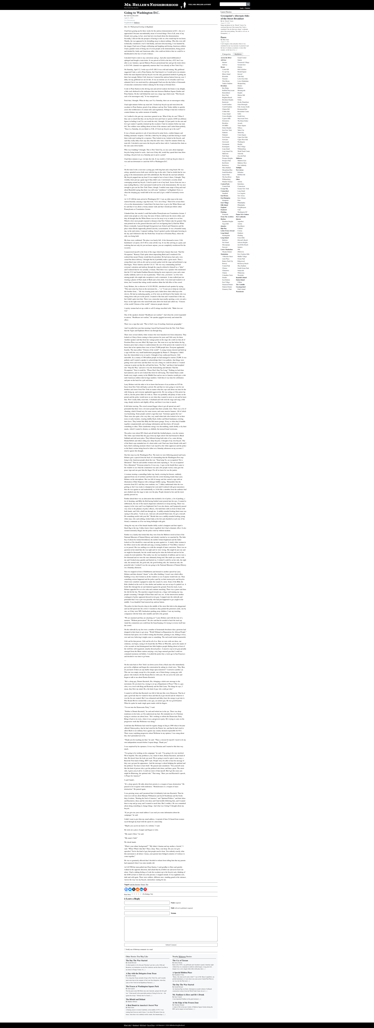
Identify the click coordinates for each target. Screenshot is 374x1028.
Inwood (240, 74)
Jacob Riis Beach (243, 245)
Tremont (224, 79)
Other (238, 179)
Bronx (223, 67)
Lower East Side (243, 79)
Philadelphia (241, 203)
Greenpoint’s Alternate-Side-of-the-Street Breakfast (235, 17)
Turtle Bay (241, 132)
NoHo (239, 97)
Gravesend (225, 142)
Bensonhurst (226, 93)
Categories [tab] (226, 54)
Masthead (136, 1025)
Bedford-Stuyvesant (228, 90)
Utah (239, 210)
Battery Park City (227, 261)
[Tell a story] (203, 4)
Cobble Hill (225, 111)
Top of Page (151, 1025)
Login (241, 8)
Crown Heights (227, 116)
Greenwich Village (243, 62)
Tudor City (241, 130)
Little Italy (241, 76)
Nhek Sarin (131, 1007)
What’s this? (127, 1025)
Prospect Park (226, 160)
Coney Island (226, 114)
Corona (240, 231)
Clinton (224, 273)
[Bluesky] (130, 889)
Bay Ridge (225, 88)
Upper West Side (243, 139)
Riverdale (225, 76)
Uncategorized (241, 287)
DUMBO (225, 125)
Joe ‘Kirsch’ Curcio (228, 21)
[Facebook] (126, 889)
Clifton (240, 282)
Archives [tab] (238, 54)
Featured (224, 210)
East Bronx (224, 195)
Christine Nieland (179, 1005)
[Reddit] (137, 889)
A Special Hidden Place (182, 972)
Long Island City (227, 151)
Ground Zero (242, 65)
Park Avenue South (243, 107)
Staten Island (240, 280)
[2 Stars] (134, 894)
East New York (227, 130)
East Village (225, 202)
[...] (204, 969)
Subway (224, 65)
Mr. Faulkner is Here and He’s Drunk (188, 994)
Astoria (240, 182)
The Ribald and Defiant (135, 999)
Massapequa (226, 245)
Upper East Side (243, 137)
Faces (223, 37)
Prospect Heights (227, 158)
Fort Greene (226, 137)
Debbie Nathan (132, 976)
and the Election (135, 884)
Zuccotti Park (242, 156)
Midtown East (242, 160)
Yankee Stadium (227, 83)
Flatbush (225, 132)
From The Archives (227, 217)
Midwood (225, 153)
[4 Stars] (139, 894)
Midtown (137, 23)
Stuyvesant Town (243, 118)
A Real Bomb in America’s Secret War (142, 1005)
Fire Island (225, 242)
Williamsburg (226, 179)
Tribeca (240, 128)
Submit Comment (171, 945)
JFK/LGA (241, 252)
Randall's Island (241, 277)
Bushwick (225, 102)
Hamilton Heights (227, 221)
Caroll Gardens (227, 104)
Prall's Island (241, 289)
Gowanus (225, 139)
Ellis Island (224, 205)
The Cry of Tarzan (180, 960)
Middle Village (242, 256)
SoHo (239, 114)
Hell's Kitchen (242, 69)
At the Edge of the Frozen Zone (185, 1002)
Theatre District (227, 252)
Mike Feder (226, 40)
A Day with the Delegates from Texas (141, 973)
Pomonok (225, 214)
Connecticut (225, 191)
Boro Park (225, 95)
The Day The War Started (136, 960)
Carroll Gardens (227, 107)
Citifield (240, 228)
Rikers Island (226, 74)
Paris (239, 200)
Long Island (226, 149)
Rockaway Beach (243, 263)
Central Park (225, 184)
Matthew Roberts (132, 1001)
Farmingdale (226, 235)
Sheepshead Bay (227, 170)
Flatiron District (227, 287)
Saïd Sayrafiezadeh (132, 16)
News (238, 177)
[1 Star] (132, 894)
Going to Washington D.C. (141, 12)
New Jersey (240, 170)
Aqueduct (241, 221)
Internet (224, 62)
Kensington (225, 146)
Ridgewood (241, 261)
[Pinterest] (145, 889)
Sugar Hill (225, 224)
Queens (238, 219)
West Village (241, 146)
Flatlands (225, 135)
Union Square (242, 135)
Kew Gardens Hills (243, 254)
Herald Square (242, 72)
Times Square (242, 125)
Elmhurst (240, 233)
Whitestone (241, 273)
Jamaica (223, 226)
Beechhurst (241, 226)
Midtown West (242, 163)
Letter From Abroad (227, 231)
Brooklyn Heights (227, 100)
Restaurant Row (242, 109)
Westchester (240, 291)
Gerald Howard (132, 963)
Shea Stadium (226, 168)
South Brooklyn (227, 172)
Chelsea (224, 268)
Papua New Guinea (242, 214)
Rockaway (225, 165)
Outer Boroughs (242, 104)
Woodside (241, 275)
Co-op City (225, 72)
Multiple (239, 167)
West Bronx (226, 81)
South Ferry (241, 116)
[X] (133, 889)
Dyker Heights (226, 128)
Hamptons (225, 200)
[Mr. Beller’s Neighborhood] (155, 5)
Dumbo (224, 277)
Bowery (224, 263)
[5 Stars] (141, 894)
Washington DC (242, 212)
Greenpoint (225, 144)
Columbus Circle (227, 275)
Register (247, 8)
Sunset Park (226, 175)
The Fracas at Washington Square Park (142, 986)
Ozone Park (241, 259)
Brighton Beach (227, 97)
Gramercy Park (227, 289)
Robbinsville (241, 175)
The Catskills (240, 284)
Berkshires (241, 184)
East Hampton (225, 198)
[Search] (248, 4)
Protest (143, 884)
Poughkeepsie (242, 207)
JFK (239, 249)
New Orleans (242, 198)
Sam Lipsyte (131, 989)
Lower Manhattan (227, 249)
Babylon (225, 240)
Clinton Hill (226, 109)
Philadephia (241, 205)
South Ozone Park (243, 268)
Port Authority (242, 165)
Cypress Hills (226, 118)
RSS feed (143, 1025)
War (147, 884)
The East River (226, 177)
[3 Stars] (136, 894)
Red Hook (225, 163)
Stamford (225, 193)
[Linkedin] (141, 889)
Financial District (227, 284)
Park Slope (225, 156)
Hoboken (240, 172)
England (223, 207)
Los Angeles (241, 193)
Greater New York (243, 189)
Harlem (223, 219)
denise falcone (178, 963)
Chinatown (225, 270)
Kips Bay (224, 228)
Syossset (224, 247)
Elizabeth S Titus (179, 975)
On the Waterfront (243, 102)
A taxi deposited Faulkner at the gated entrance (185, 999)
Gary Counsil (178, 997)
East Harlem (226, 280)
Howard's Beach (243, 240)
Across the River (226, 58)
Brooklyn (224, 86)
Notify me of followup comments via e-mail (139, 949)
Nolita (239, 100)
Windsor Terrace (227, 182)
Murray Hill (241, 95)
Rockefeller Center (243, 111)
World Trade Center (244, 151)
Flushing (223, 212)
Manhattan (224, 254)
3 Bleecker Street (227, 256)
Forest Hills (241, 238)
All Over (223, 60)
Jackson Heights (243, 242)
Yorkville (240, 153)
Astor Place (225, 259)
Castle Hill (225, 69)
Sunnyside (241, 270)
